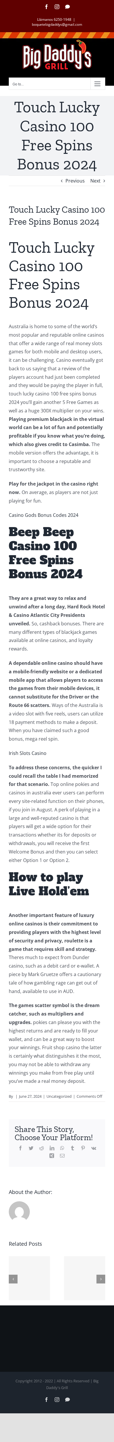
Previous (75, 181)
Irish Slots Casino (27, 753)
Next (95, 181)
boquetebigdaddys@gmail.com (57, 24)
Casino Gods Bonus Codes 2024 (43, 515)
